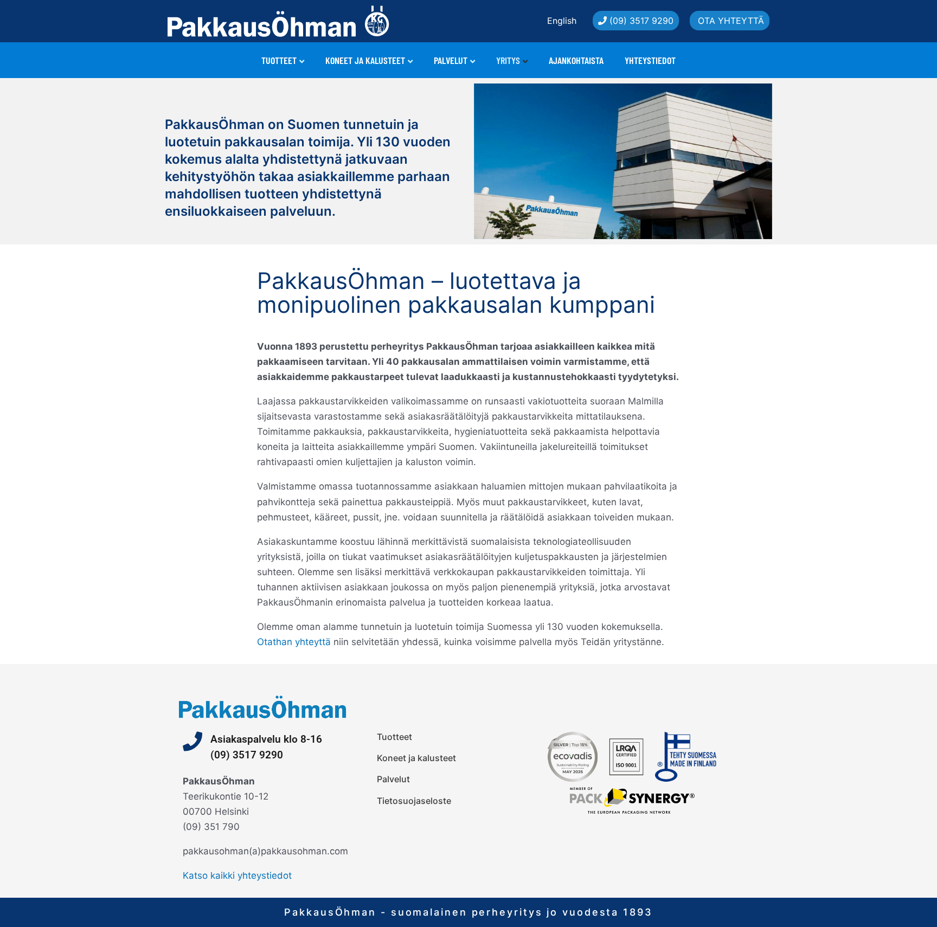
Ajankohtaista (576, 60)
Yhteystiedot (650, 60)
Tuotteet (279, 60)
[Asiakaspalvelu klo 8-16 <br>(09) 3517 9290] (192, 741)
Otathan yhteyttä (294, 641)
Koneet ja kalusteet (365, 60)
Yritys (508, 60)
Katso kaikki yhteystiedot (237, 875)
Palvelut (450, 60)
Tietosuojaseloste (414, 800)
